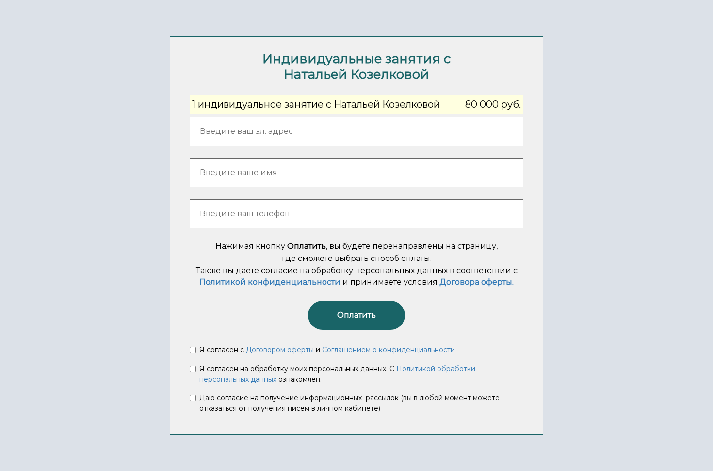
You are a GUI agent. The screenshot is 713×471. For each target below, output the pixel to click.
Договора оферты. (476, 282)
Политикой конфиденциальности (269, 282)
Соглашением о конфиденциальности (388, 349)
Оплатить (356, 315)
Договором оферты (280, 349)
